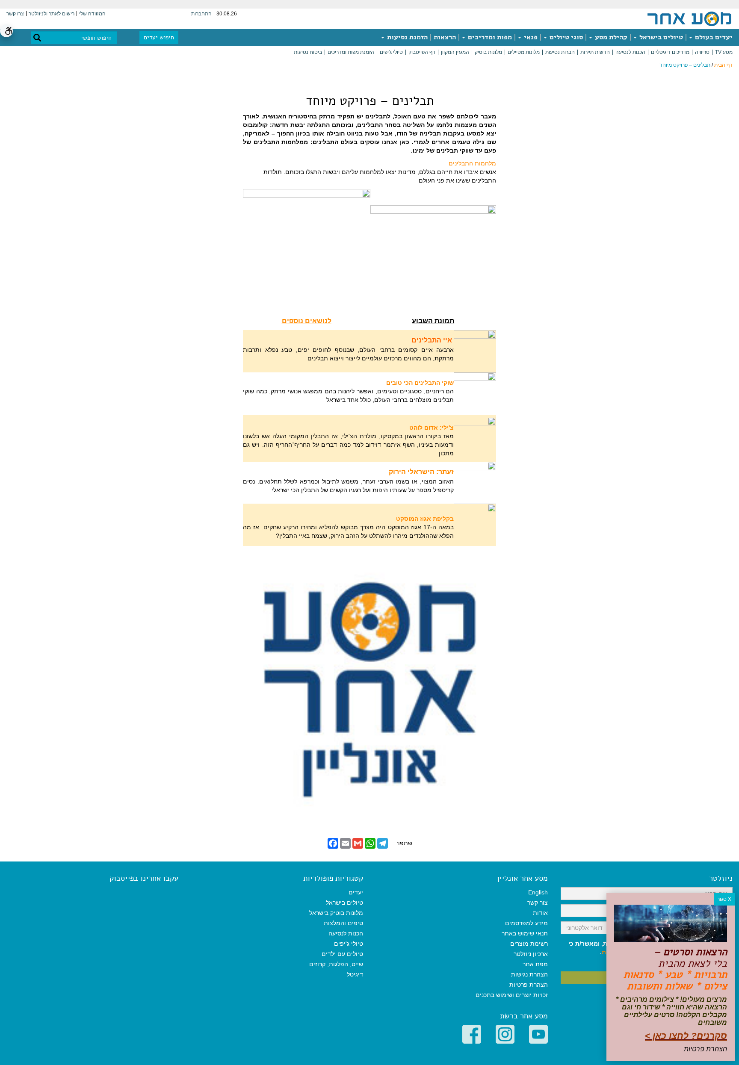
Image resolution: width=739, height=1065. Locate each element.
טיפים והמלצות (343, 923)
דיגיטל (355, 974)
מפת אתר (535, 964)
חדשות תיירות (595, 52)
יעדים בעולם (713, 37)
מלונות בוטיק (488, 52)
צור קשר (537, 902)
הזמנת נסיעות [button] (406, 37)
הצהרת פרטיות (528, 984)
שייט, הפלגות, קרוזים (336, 964)
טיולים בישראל (660, 37)
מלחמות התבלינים (472, 163)
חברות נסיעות (560, 52)
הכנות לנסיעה (630, 52)
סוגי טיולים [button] (565, 37)
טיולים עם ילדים (342, 953)
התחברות (201, 13)
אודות (540, 912)
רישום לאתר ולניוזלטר (51, 13)
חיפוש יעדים (159, 37)
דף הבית (723, 65)
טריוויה (702, 52)
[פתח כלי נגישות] (6, 30)
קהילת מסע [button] (610, 37)
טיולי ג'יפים (391, 52)
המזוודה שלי (92, 13)
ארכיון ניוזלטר (531, 953)
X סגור (724, 899)
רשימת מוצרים (529, 943)
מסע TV (724, 52)
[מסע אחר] (689, 18)
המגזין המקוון (455, 52)
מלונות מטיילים (524, 52)
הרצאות (445, 37)
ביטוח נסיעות (308, 52)
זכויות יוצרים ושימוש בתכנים (512, 994)
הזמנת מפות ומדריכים (351, 52)
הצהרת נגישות (529, 974)
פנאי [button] (530, 37)
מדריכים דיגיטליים (670, 52)
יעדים (356, 892)
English (538, 892)
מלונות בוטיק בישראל (336, 912)
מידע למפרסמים (526, 923)
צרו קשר (15, 13)
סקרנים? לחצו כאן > (686, 1036)
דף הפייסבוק (421, 52)
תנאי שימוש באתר (525, 933)
